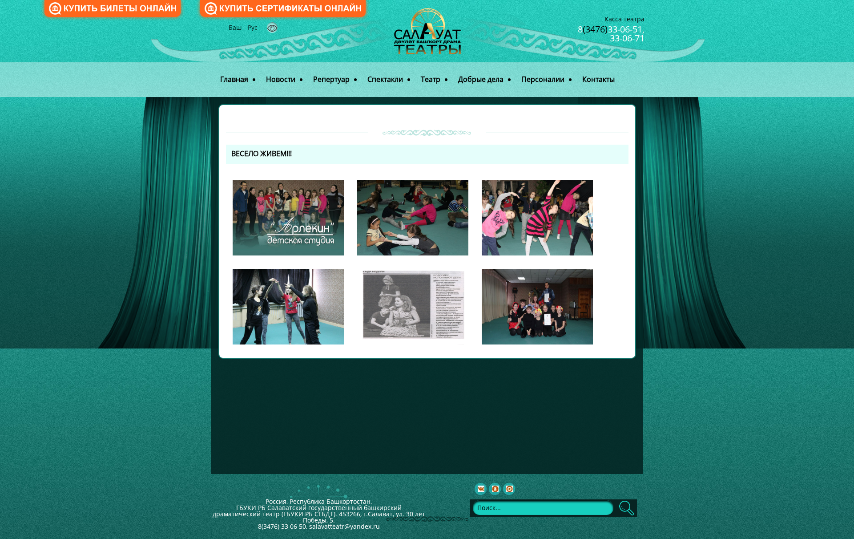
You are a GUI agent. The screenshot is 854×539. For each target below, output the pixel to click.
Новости (280, 79)
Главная (234, 79)
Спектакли (385, 79)
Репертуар (331, 79)
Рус (253, 27)
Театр (430, 79)
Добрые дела (481, 79)
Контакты (598, 79)
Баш (236, 27)
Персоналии (542, 79)
